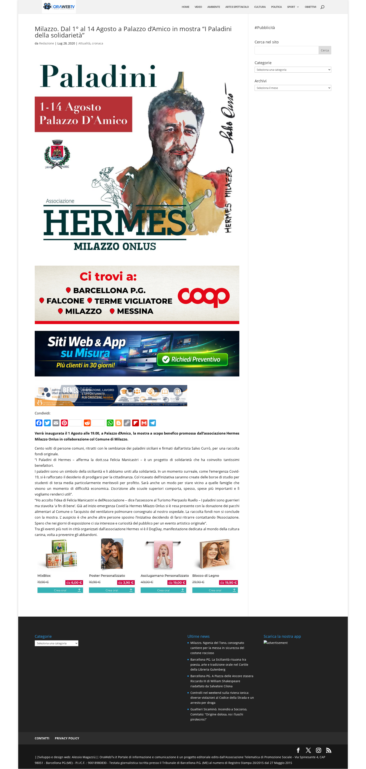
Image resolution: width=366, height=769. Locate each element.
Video (198, 7)
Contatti (42, 738)
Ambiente (213, 7)
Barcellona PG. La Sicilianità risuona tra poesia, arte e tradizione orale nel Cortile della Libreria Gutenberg (219, 664)
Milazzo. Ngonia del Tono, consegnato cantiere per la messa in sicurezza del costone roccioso (217, 648)
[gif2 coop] (137, 321)
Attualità (84, 43)
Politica (276, 7)
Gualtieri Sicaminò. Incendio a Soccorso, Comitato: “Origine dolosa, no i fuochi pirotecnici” (218, 714)
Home (185, 7)
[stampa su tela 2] (137, 590)
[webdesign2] (137, 378)
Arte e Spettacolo (237, 7)
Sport (291, 7)
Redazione (46, 43)
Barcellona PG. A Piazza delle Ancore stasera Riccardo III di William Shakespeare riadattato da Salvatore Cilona (221, 681)
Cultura (260, 7)
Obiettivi (310, 7)
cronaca (97, 43)
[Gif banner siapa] (111, 403)
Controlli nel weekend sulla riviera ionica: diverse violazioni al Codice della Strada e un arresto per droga (222, 698)
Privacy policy (67, 738)
